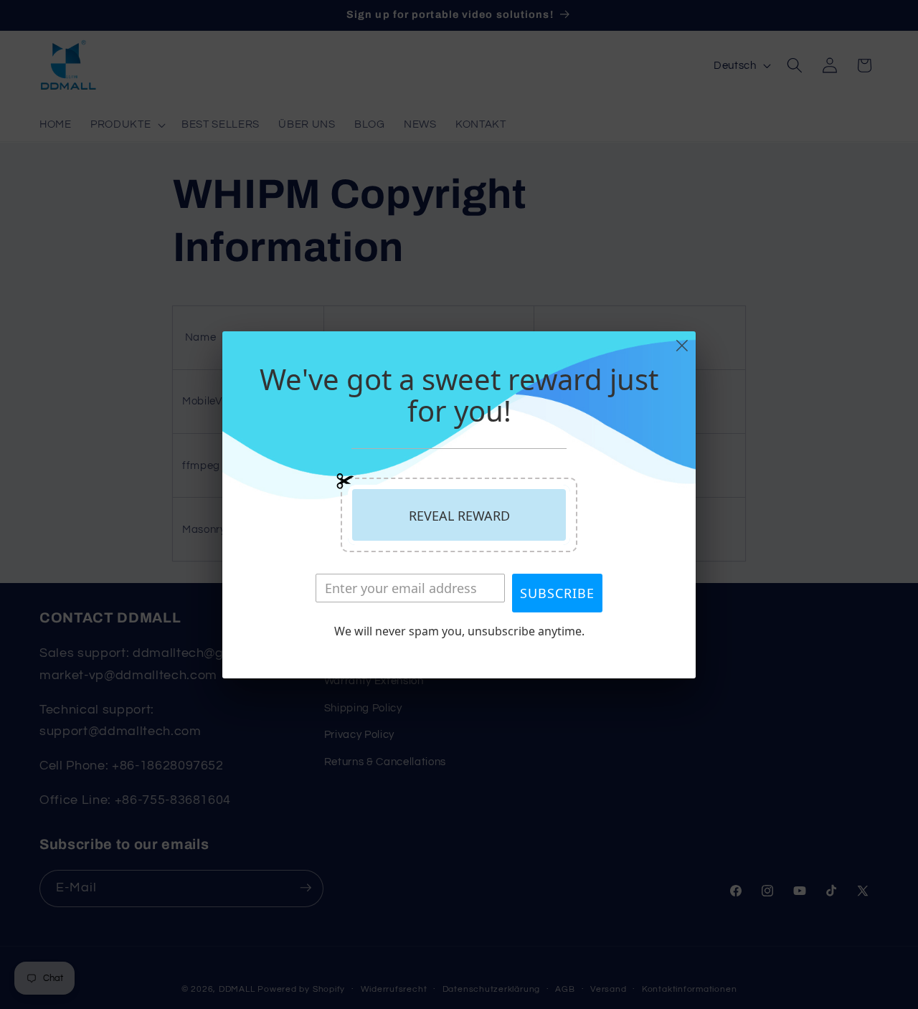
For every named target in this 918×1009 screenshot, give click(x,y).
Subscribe (557, 593)
